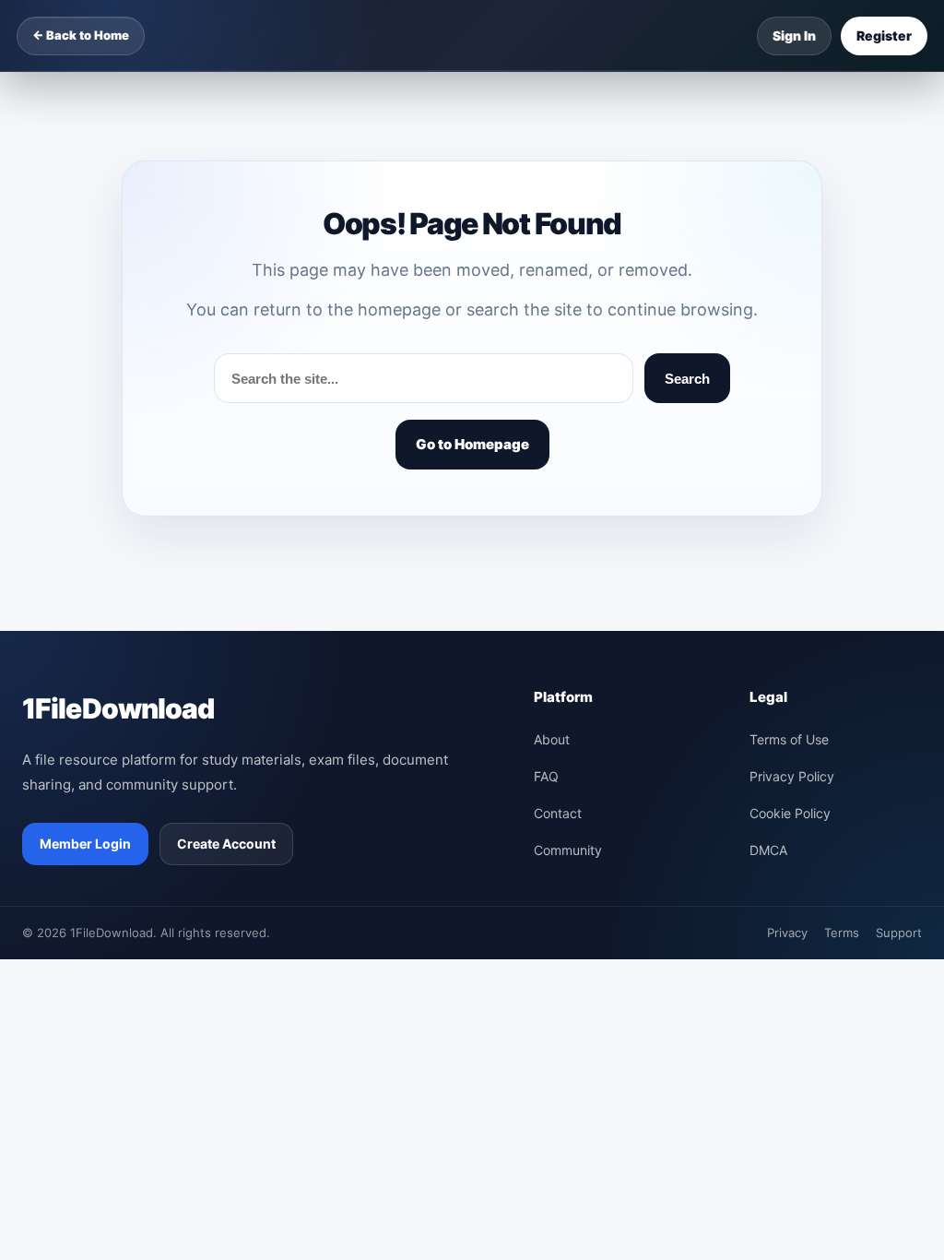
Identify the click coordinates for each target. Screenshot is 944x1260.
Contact (558, 813)
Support (899, 932)
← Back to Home (80, 35)
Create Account (226, 843)
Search (687, 378)
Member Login (85, 843)
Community (568, 850)
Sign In (794, 35)
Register (884, 35)
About (552, 739)
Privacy (787, 932)
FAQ (546, 776)
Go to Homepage (472, 444)
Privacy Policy (791, 776)
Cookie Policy (790, 813)
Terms (841, 932)
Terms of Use (789, 739)
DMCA (768, 850)
